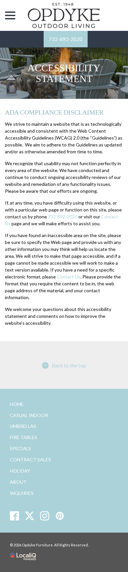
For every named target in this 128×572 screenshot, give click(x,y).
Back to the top (69, 365)
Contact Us (68, 276)
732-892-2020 (65, 39)
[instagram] (45, 516)
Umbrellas (23, 426)
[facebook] (15, 516)
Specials (20, 448)
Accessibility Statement (64, 73)
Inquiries (21, 493)
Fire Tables (23, 437)
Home (17, 404)
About (18, 482)
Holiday (20, 470)
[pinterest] (60, 516)
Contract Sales (30, 459)
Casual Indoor (29, 415)
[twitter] (30, 516)
